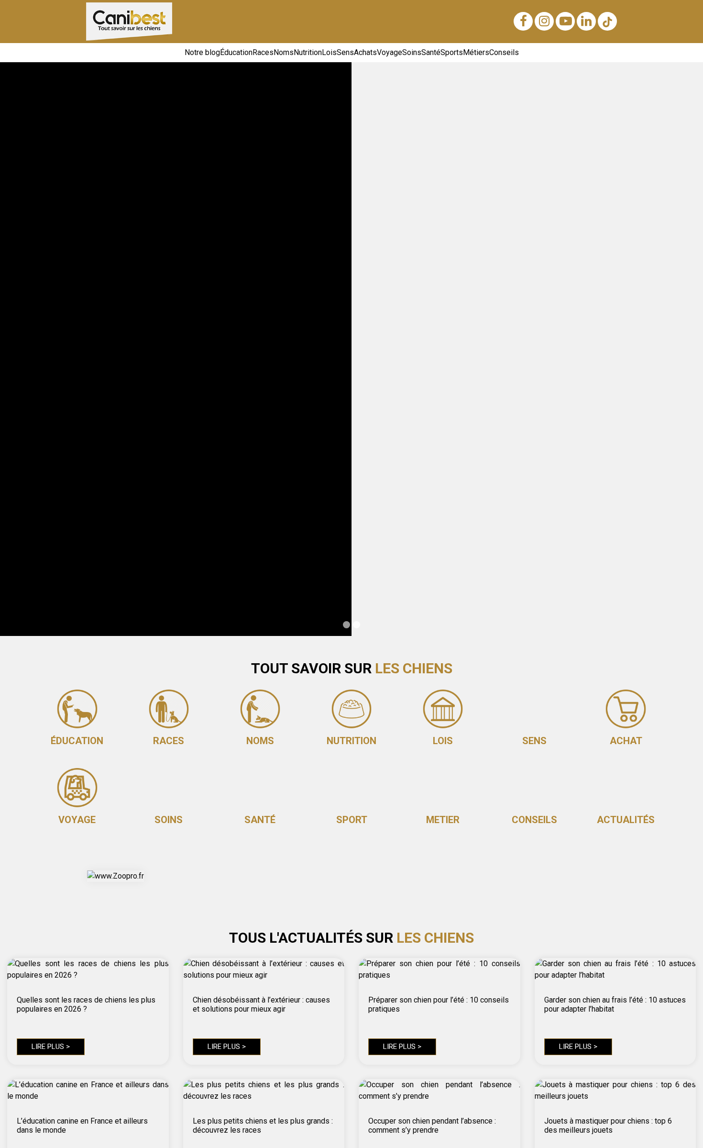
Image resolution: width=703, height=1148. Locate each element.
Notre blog (202, 52)
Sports (451, 52)
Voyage (389, 52)
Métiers (476, 52)
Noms (284, 52)
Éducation (236, 52)
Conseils (504, 52)
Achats (365, 52)
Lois (329, 52)
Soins (411, 52)
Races (263, 52)
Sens (345, 52)
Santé (430, 52)
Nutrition (308, 52)
